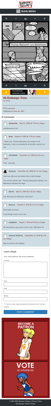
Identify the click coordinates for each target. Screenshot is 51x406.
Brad (11, 136)
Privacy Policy (37, 401)
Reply (42, 123)
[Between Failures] (25, 4)
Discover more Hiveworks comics (18, 92)
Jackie (7, 101)
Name (5, 281)
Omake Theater (30, 404)
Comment (6, 260)
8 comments (10, 108)
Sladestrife (13, 123)
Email (5, 288)
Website (6, 296)
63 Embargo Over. (15, 97)
